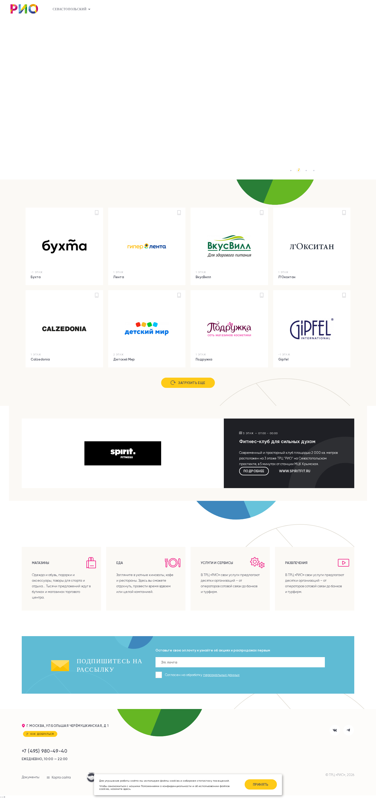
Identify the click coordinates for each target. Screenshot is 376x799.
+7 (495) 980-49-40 (44, 751)
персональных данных (221, 675)
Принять (261, 784)
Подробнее (254, 471)
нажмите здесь (120, 788)
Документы (30, 777)
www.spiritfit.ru (295, 471)
